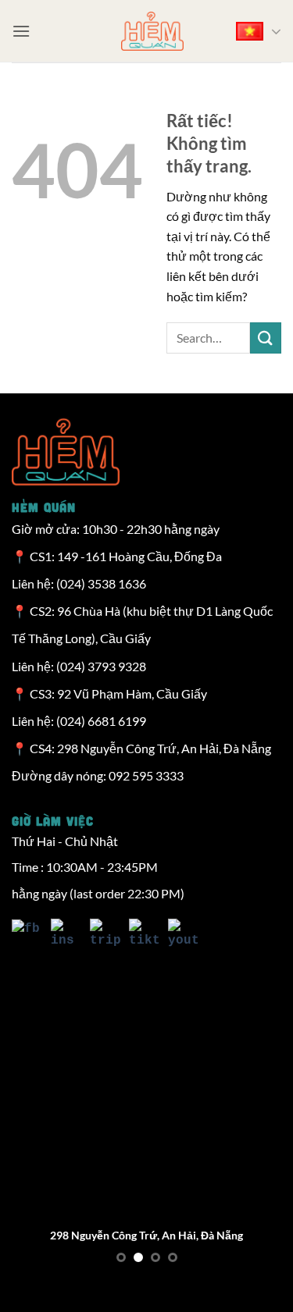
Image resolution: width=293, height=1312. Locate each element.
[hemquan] (152, 31)
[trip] (101, 936)
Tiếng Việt (255, 31)
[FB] (27, 936)
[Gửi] (265, 337)
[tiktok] (140, 936)
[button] (21, 31)
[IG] (62, 936)
